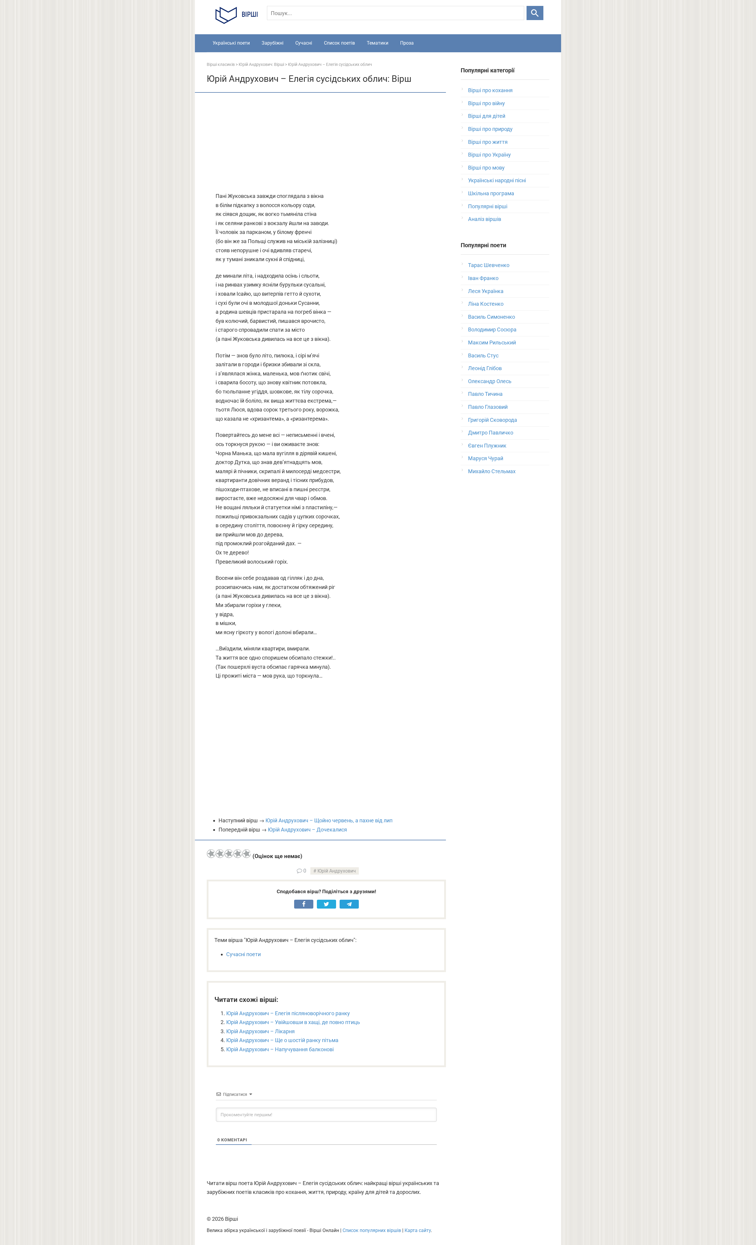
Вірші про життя (488, 142)
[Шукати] (535, 13)
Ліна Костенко (486, 304)
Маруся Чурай (485, 458)
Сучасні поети (243, 954)
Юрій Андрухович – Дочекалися (307, 829)
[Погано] (220, 853)
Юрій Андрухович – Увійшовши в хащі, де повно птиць (293, 1022)
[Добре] (237, 853)
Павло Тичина (485, 394)
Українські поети (231, 43)
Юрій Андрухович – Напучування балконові (280, 1049)
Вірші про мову (486, 168)
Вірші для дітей (486, 116)
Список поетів (339, 43)
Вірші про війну (486, 103)
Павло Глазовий (488, 407)
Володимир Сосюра (492, 329)
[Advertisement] (326, 143)
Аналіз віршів (484, 219)
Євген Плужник (487, 445)
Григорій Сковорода (492, 420)
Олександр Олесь (489, 381)
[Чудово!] (246, 853)
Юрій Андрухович (336, 871)
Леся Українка (486, 291)
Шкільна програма (491, 193)
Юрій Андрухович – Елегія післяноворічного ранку (288, 1013)
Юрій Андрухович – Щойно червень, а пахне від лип (328, 820)
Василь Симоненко (491, 317)
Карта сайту (418, 1230)
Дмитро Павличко (490, 432)
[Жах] (211, 853)
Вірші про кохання (490, 90)
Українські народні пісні (497, 180)
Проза (407, 43)
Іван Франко (483, 278)
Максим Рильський (492, 342)
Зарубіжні (273, 43)
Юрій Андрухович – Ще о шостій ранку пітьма (282, 1040)
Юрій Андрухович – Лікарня (260, 1031)
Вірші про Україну (489, 155)
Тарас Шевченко (488, 265)
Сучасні (303, 43)
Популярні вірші (487, 206)
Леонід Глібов (485, 368)
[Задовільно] (228, 853)
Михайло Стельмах (492, 471)
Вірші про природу (490, 129)
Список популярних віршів (372, 1230)
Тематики (377, 43)
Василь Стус (483, 355)
